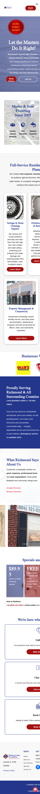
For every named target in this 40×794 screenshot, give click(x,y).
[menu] (37, 4)
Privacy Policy (9, 771)
